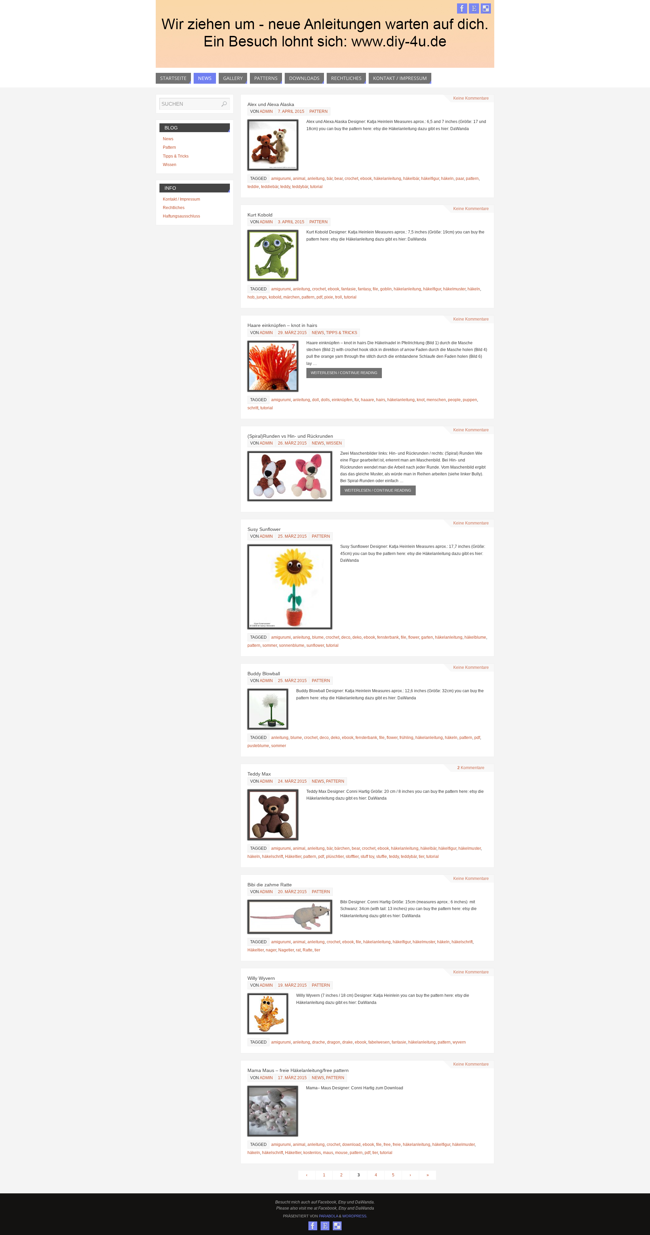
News (318, 332)
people (454, 399)
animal (299, 178)
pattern (472, 178)
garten (427, 637)
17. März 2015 (292, 1077)
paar (460, 178)
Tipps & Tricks (341, 332)
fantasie (348, 289)
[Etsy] (474, 8)
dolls (325, 399)
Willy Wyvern (261, 978)
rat (298, 950)
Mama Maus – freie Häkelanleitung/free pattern (298, 1070)
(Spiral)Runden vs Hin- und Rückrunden (290, 436)
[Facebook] (462, 8)
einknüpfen (342, 399)
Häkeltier (293, 856)
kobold (275, 297)
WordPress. (354, 1216)
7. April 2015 (291, 111)
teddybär (300, 186)
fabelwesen (379, 1042)
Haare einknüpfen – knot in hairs (282, 325)
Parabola (328, 1216)
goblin (386, 289)
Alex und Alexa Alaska (270, 104)
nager (271, 950)
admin (266, 111)
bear (338, 178)
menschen (436, 399)
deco (345, 637)
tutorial (316, 186)
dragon (333, 1042)
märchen (291, 297)
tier (421, 856)
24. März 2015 (292, 781)
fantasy (364, 289)
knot (421, 399)
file (375, 289)
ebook (366, 178)
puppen (470, 399)
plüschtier (335, 856)
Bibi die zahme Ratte (269, 884)
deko (357, 637)
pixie (328, 297)
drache (318, 1042)
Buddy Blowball (263, 673)
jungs (262, 297)
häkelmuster (454, 289)
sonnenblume (291, 645)
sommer (269, 645)
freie (397, 1144)
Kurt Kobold (260, 215)
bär (329, 178)
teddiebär (269, 186)
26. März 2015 (292, 443)
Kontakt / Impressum (181, 199)
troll (338, 297)
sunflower (315, 645)
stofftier (352, 856)
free (387, 1144)
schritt (252, 408)
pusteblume (258, 745)
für (356, 399)
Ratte (307, 950)
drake (347, 1042)
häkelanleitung (387, 178)
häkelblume (475, 637)
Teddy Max (259, 774)
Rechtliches (174, 207)
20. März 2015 (292, 891)
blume (318, 637)
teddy (285, 186)
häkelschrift (272, 856)
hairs (380, 399)
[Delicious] (486, 8)
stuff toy (367, 856)
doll (315, 399)
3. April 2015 (291, 222)
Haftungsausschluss (181, 216)
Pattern (318, 111)
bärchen (342, 848)
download (351, 1144)
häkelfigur (430, 178)
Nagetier (286, 950)
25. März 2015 (292, 536)
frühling (406, 737)
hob (251, 297)
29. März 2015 (292, 332)
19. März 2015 (292, 985)
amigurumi (281, 178)
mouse (341, 1152)
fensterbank (388, 637)
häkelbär (411, 178)
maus (328, 1152)
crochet (351, 178)
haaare (367, 399)
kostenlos (312, 1152)
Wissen (334, 443)
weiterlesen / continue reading (344, 373)
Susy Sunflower (264, 529)
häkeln (447, 178)
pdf (319, 297)
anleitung (316, 178)
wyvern (459, 1042)
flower (413, 637)
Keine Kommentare (471, 98)
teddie (253, 186)
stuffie (381, 856)
